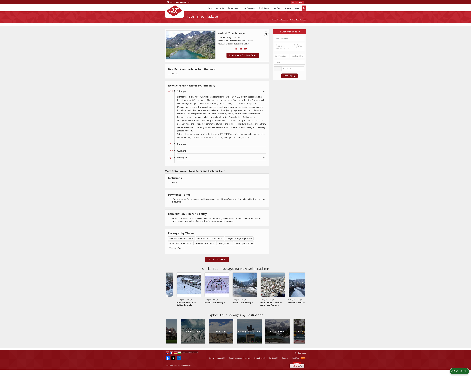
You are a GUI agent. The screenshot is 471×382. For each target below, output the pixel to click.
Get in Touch (297, 2)
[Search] (304, 8)
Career (248, 358)
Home (210, 8)
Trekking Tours (176, 248)
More (297, 8)
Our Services (233, 8)
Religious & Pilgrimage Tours (239, 238)
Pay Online (277, 8)
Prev (169, 290)
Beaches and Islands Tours (181, 238)
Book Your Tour (217, 259)
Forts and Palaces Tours (180, 243)
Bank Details (264, 8)
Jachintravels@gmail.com (180, 2)
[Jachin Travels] (174, 11)
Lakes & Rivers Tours (204, 243)
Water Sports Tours (244, 243)
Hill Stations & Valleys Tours (209, 238)
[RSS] (303, 358)
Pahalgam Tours (264, 331)
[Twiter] (173, 358)
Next (302, 290)
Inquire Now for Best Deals (242, 55)
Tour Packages (249, 8)
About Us (220, 8)
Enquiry (288, 8)
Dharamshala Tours (292, 331)
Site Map (295, 358)
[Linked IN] (179, 358)
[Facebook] (168, 358)
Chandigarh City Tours (236, 331)
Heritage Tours (224, 243)
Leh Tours (207, 331)
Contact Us (274, 358)
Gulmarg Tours (179, 331)
